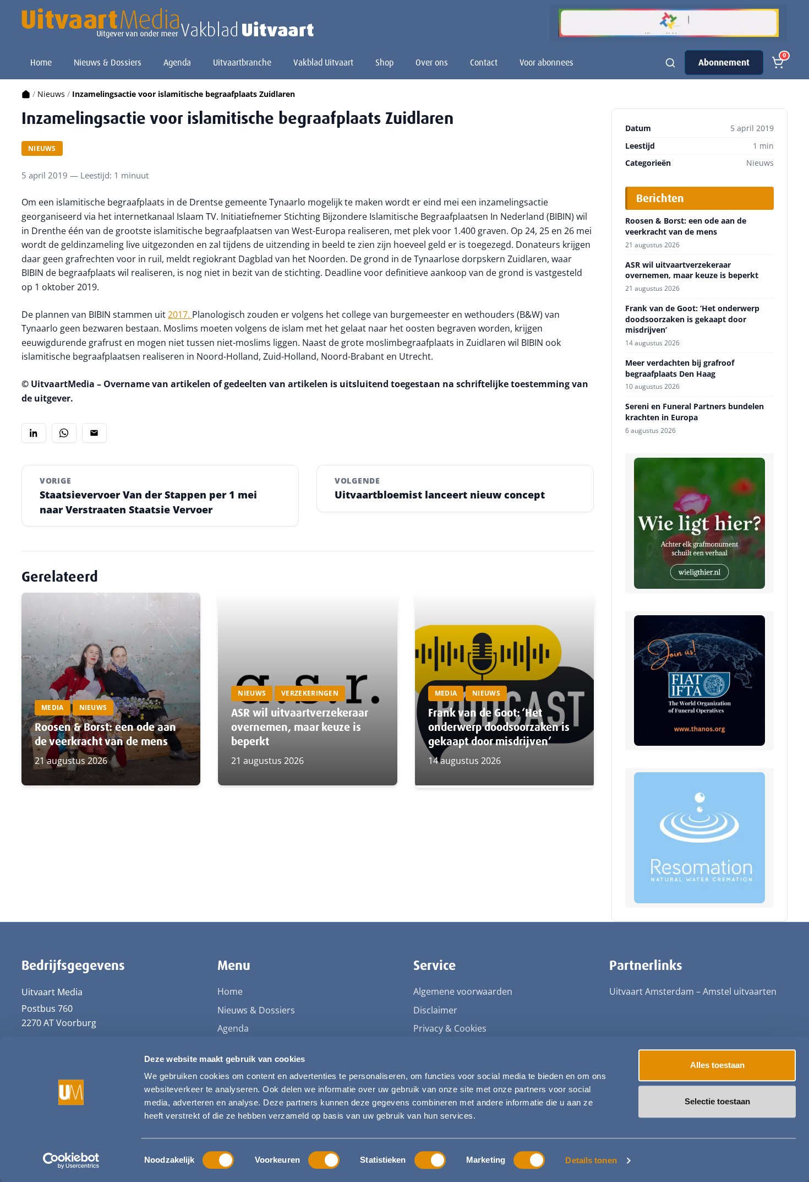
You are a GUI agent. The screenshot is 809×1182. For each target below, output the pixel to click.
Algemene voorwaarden (462, 991)
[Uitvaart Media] (167, 23)
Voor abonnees (546, 62)
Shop (384, 62)
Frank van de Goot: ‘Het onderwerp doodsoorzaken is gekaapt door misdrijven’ (499, 727)
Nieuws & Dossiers (107, 62)
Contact (484, 62)
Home (41, 62)
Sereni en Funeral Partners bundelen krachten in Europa (694, 411)
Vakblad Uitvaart (323, 62)
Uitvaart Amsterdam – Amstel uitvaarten (693, 991)
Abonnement (724, 62)
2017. (180, 314)
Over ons (432, 62)
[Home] (25, 94)
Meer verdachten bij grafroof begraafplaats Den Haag (679, 368)
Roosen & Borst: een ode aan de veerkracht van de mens (105, 734)
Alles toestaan (717, 1065)
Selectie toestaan (717, 1101)
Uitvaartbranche (242, 62)
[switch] (324, 1160)
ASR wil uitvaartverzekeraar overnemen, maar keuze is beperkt (299, 727)
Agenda (177, 62)
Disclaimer (435, 1010)
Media (52, 707)
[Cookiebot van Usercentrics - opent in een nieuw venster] (71, 1160)
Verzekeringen (309, 693)
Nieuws (51, 94)
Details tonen (590, 1160)
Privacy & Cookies (450, 1028)
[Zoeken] (670, 63)
